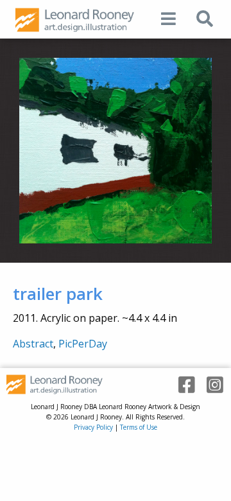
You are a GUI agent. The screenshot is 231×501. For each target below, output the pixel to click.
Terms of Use (138, 427)
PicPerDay (82, 344)
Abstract (33, 344)
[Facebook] (182, 385)
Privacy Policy (93, 427)
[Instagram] (210, 385)
